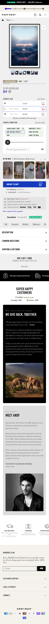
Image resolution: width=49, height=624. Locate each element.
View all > (24, 267)
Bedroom (36, 224)
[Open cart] (35, 14)
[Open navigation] (45, 15)
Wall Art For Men (12, 20)
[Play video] (24, 73)
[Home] (3, 20)
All (6, 224)
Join (41, 568)
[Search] (40, 14)
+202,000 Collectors (29, 2)
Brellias (25, 224)
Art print (15, 224)
